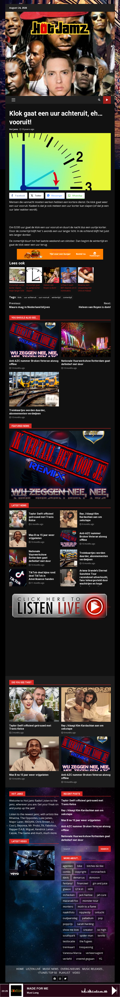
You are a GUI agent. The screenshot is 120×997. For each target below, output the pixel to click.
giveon (67, 889)
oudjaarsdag (70, 918)
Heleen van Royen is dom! (50, 286)
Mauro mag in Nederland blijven (29, 305)
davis (66, 877)
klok (20, 297)
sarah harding (85, 924)
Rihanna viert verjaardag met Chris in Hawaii (85, 288)
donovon (94, 877)
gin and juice (100, 883)
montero (68, 906)
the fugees (86, 941)
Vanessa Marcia (72, 953)
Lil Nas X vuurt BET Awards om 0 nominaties (68, 288)
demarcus (79, 877)
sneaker (88, 929)
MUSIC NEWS (50, 969)
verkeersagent (94, 953)
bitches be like (95, 866)
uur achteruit (30, 297)
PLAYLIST (64, 972)
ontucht (99, 912)
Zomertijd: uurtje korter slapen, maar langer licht (16, 288)
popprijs (68, 924)
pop (100, 918)
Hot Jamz (13, 129)
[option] (60, 465)
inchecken (69, 895)
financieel (82, 883)
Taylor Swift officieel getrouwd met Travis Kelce (17, 519)
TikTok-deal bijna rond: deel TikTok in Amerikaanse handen (17, 577)
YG (100, 958)
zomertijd (67, 297)
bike (79, 866)
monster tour (90, 900)
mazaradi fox (70, 900)
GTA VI (79, 889)
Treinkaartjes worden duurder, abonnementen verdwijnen (34, 389)
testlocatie (69, 941)
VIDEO (76, 972)
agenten (68, 866)
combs (66, 871)
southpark (69, 935)
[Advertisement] (64, 62)
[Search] (99, 100)
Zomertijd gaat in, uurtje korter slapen (33, 288)
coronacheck (98, 871)
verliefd (67, 958)
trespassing (86, 947)
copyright (80, 871)
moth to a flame (87, 906)
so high (101, 929)
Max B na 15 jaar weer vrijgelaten (17, 538)
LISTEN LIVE (33, 969)
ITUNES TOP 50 (47, 972)
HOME (20, 969)
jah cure (101, 895)
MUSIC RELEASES (92, 969)
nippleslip (84, 912)
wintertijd (56, 297)
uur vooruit (44, 297)
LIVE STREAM (107, 100)
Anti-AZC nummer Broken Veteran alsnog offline (34, 340)
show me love (71, 929)
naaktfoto (69, 912)
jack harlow (85, 895)
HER (90, 889)
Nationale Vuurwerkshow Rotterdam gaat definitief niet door (86, 340)
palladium (87, 918)
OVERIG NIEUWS (70, 969)
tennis (101, 935)
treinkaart (69, 947)
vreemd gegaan (85, 958)
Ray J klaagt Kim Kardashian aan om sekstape (68, 519)
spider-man (86, 935)
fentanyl (67, 883)
